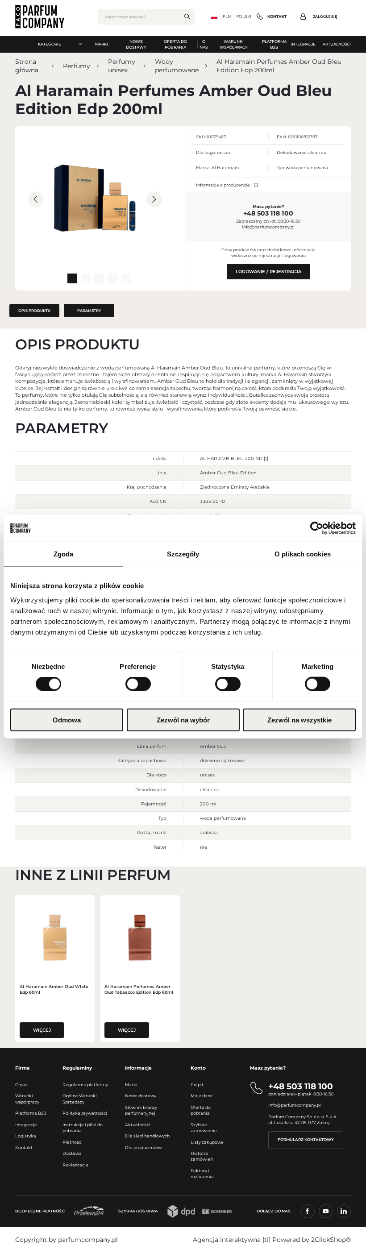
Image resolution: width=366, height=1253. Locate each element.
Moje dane (202, 1095)
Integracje (26, 1124)
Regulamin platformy (85, 1084)
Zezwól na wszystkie (299, 719)
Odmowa (67, 719)
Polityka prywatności (84, 1113)
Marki (131, 1084)
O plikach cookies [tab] (302, 554)
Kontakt (24, 1147)
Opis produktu (34, 310)
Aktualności (137, 1124)
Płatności (72, 1142)
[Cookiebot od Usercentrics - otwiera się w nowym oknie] (317, 528)
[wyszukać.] (187, 16)
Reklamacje (75, 1164)
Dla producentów (143, 1147)
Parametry (89, 310)
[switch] (138, 684)
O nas (21, 1084)
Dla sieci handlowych (147, 1135)
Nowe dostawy (140, 1095)
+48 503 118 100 (268, 213)
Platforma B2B (30, 1113)
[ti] (266, 1240)
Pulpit (197, 1084)
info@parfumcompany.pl (268, 226)
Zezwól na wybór (183, 719)
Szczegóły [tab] (183, 554)
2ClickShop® (331, 1240)
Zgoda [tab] (64, 554)
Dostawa (72, 1153)
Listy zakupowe (207, 1142)
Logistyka (25, 1135)
